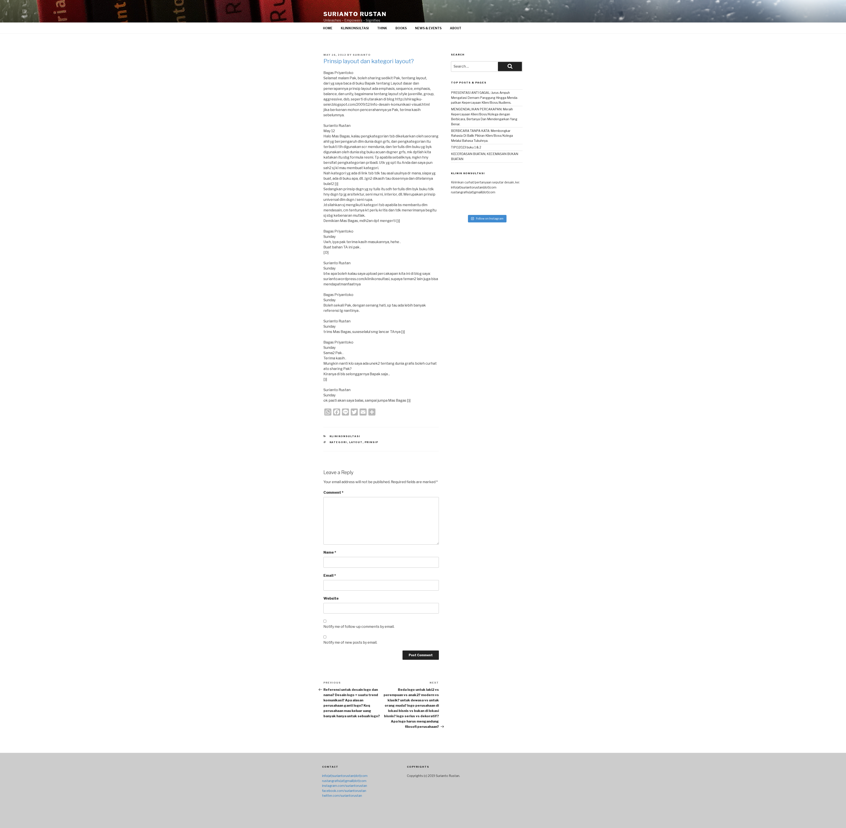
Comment (333, 492)
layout (356, 442)
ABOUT (455, 28)
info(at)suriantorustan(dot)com (473, 187)
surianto (362, 54)
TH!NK (382, 28)
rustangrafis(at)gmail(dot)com (473, 192)
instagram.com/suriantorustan (344, 785)
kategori (338, 442)
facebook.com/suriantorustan (344, 791)
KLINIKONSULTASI (355, 28)
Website (331, 598)
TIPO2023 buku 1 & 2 (466, 147)
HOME (327, 28)
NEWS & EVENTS (428, 28)
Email (329, 575)
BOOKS (401, 28)
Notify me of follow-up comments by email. (358, 627)
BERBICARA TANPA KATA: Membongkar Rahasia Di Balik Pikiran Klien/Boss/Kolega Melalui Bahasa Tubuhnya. (482, 135)
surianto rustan (354, 14)
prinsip (371, 442)
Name (329, 552)
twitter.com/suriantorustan (342, 795)
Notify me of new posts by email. (350, 642)
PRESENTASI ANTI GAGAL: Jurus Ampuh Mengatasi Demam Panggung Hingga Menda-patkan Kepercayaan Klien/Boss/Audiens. (484, 97)
